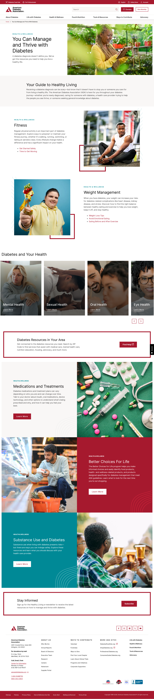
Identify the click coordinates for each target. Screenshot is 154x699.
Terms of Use (83, 695)
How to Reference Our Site (42, 695)
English (123, 2)
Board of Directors (47, 651)
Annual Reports (46, 648)
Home (7, 21)
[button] (112, 9)
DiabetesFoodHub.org (108, 644)
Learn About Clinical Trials (79, 659)
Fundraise (74, 648)
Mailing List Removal (69, 695)
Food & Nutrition (78, 17)
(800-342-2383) (17, 679)
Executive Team (46, 655)
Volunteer (74, 644)
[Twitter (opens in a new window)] (135, 628)
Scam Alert (56, 695)
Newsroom (45, 666)
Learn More (20, 288)
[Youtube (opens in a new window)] (140, 628)
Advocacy (144, 17)
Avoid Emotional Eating (99, 218)
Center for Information (18, 663)
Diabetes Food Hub (14, 2)
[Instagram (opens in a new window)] (124, 628)
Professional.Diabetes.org (109, 651)
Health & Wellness (56, 17)
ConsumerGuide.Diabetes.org (110, 655)
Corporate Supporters (78, 666)
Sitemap (8, 695)
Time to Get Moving (28, 151)
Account (145, 2)
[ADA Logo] (22, 9)
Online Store (134, 2)
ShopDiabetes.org (106, 648)
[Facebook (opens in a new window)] (119, 628)
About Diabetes (12, 17)
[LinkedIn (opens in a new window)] (129, 628)
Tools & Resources (100, 17)
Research (44, 659)
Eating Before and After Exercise (103, 221)
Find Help (127, 344)
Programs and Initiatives (79, 663)
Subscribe (129, 604)
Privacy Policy (26, 695)
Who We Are (45, 644)
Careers (44, 663)
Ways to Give (75, 651)
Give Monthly (141, 9)
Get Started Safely (27, 148)
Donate (128, 9)
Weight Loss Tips (96, 215)
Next (141, 321)
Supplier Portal (46, 670)
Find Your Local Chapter (79, 655)
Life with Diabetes (34, 17)
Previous (134, 321)
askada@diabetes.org (18, 672)
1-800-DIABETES (17, 676)
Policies (16, 695)
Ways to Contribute (124, 17)
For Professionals (30, 2)
